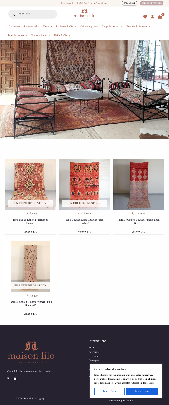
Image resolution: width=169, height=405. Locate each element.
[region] (126, 381)
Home (91, 347)
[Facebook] (15, 378)
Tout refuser (109, 391)
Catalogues (94, 360)
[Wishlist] (145, 17)
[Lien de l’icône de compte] (152, 17)
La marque (94, 356)
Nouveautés (94, 352)
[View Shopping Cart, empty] (160, 17)
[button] (129, 3)
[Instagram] (8, 378)
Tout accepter (142, 391)
